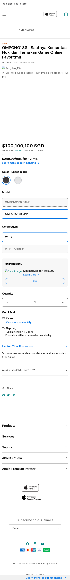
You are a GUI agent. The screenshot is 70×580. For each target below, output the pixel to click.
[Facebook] (4, 396)
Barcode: (23, 63)
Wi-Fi (8, 237)
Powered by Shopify (46, 563)
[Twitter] (9, 396)
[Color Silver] (18, 180)
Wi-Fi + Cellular (14, 248)
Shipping (19, 150)
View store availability (18, 322)
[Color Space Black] (6, 180)
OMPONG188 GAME (17, 202)
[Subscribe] (57, 529)
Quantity (7, 293)
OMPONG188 (29, 563)
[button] (35, 346)
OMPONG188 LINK (16, 213)
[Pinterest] (14, 396)
